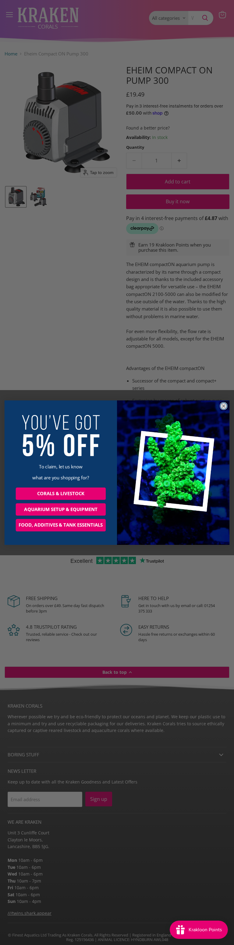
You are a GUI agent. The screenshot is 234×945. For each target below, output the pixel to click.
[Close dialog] (223, 406)
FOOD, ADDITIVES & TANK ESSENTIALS (61, 525)
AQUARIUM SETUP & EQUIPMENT (60, 509)
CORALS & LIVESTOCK (60, 493)
